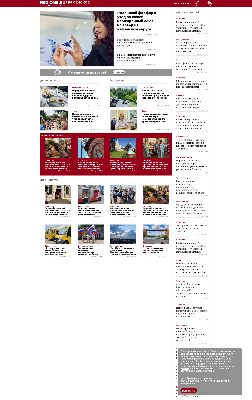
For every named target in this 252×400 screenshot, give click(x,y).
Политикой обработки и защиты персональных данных (207, 367)
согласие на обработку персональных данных (206, 361)
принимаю (188, 390)
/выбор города (180, 3)
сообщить (118, 72)
